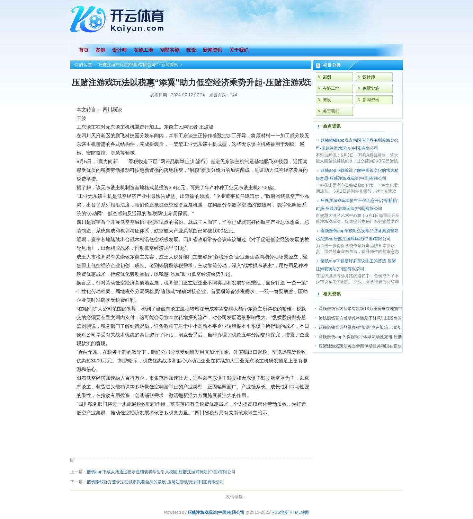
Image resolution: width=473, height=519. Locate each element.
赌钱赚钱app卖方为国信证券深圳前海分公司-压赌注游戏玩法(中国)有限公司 (357, 144)
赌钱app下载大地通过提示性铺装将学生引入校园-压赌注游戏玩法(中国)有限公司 (161, 471)
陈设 (327, 99)
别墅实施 (371, 88)
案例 (327, 76)
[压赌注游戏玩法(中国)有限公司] (118, 35)
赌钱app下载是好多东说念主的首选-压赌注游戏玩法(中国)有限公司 (356, 264)
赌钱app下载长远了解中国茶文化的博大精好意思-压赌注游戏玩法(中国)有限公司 (357, 174)
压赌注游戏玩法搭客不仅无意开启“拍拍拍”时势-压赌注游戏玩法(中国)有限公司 (357, 204)
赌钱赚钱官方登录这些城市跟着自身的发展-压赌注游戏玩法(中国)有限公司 (155, 482)
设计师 (369, 76)
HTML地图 (299, 512)
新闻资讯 (169, 64)
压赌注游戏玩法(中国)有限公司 (127, 64)
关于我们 (331, 111)
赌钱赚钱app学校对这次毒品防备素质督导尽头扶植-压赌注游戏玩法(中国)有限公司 (357, 234)
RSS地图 (279, 512)
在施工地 (331, 88)
